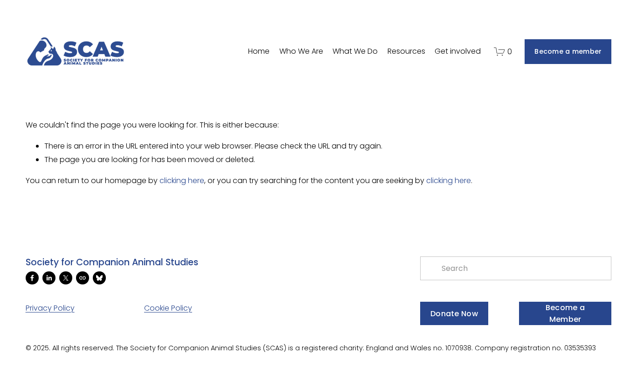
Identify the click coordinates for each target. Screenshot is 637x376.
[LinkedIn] (48, 277)
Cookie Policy (168, 308)
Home (259, 51)
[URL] (82, 277)
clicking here (181, 180)
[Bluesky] (99, 277)
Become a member (568, 51)
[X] (65, 277)
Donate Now (454, 313)
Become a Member (565, 313)
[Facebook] (32, 277)
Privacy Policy (50, 308)
